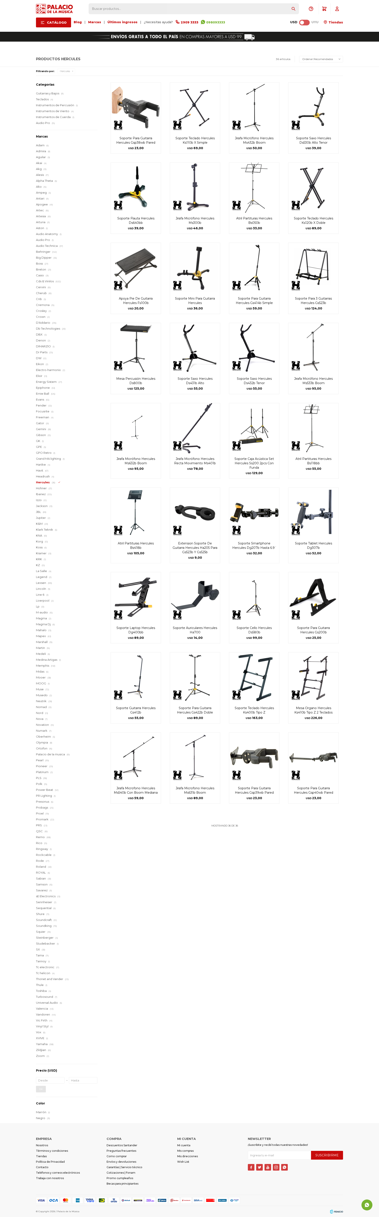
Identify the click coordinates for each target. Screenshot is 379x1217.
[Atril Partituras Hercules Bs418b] (136, 513)
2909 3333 (189, 22)
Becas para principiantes (122, 1183)
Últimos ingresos (122, 22)
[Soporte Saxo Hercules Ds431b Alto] (195, 348)
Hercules (65, 71)
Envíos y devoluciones (121, 1161)
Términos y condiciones (52, 1150)
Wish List (183, 1161)
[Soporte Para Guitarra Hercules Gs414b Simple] (254, 268)
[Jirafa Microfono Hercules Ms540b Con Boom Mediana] (136, 757)
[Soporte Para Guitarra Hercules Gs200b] (313, 597)
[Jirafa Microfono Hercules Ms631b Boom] (195, 757)
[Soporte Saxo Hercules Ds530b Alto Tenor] (313, 107)
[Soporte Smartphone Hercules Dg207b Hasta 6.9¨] (254, 513)
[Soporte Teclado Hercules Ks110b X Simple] (195, 107)
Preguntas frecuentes (121, 1150)
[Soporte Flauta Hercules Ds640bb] (136, 188)
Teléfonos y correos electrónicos (58, 1172)
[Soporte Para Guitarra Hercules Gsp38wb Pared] (136, 107)
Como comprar (117, 1156)
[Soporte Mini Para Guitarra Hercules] (195, 268)
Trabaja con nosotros (50, 1178)
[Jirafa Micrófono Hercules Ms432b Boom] (254, 107)
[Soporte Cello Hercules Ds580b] (254, 597)
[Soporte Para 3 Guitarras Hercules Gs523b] (313, 268)
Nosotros (42, 1145)
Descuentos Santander (122, 1145)
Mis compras (185, 1150)
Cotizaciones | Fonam (121, 1172)
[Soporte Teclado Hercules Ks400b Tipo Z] (254, 677)
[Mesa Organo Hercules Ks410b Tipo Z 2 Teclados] (313, 677)
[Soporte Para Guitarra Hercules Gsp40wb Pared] (313, 757)
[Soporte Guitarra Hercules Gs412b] (136, 677)
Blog (78, 22)
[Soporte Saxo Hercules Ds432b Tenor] (254, 348)
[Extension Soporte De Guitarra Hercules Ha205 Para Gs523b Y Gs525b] (195, 513)
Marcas (94, 22)
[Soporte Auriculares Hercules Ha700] (195, 597)
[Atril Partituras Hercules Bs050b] (254, 188)
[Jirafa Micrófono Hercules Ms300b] (195, 188)
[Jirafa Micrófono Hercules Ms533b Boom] (313, 348)
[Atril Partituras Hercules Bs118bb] (313, 428)
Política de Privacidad (50, 1161)
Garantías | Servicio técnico (124, 1167)
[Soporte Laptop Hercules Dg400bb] (136, 597)
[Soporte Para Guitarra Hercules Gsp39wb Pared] (254, 757)
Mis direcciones (187, 1156)
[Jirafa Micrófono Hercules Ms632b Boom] (136, 428)
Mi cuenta (183, 1145)
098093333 (215, 22)
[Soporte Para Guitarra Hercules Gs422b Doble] (195, 677)
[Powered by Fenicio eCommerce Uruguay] (336, 1211)
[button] (293, 8)
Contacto (42, 1167)
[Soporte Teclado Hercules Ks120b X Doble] (313, 188)
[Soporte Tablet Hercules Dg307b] (313, 513)
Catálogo (57, 23)
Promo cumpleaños (120, 1178)
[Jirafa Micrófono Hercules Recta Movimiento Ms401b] (195, 428)
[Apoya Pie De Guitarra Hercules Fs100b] (136, 268)
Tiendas (335, 22)
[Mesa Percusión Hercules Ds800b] (136, 348)
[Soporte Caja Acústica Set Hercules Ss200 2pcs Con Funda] (254, 428)
